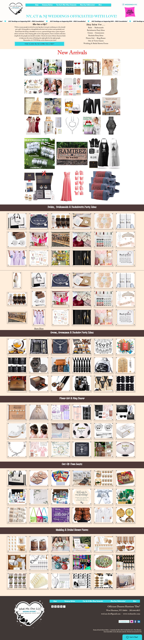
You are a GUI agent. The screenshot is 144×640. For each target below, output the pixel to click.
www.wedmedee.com (131, 614)
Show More (39, 329)
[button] (17, 220)
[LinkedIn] (138, 621)
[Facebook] (135, 621)
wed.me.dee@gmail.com (110, 614)
